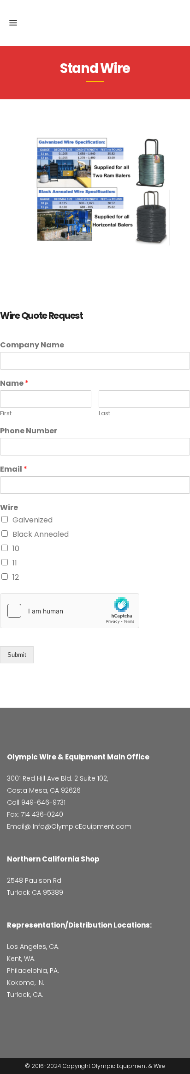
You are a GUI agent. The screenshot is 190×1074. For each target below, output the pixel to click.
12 (15, 577)
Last (104, 414)
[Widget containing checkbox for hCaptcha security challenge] (69, 610)
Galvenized (32, 520)
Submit (16, 654)
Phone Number (28, 431)
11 (14, 563)
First (6, 414)
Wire (9, 508)
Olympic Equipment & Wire (128, 1066)
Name (14, 383)
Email (13, 469)
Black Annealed (40, 534)
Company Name (32, 345)
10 (15, 548)
